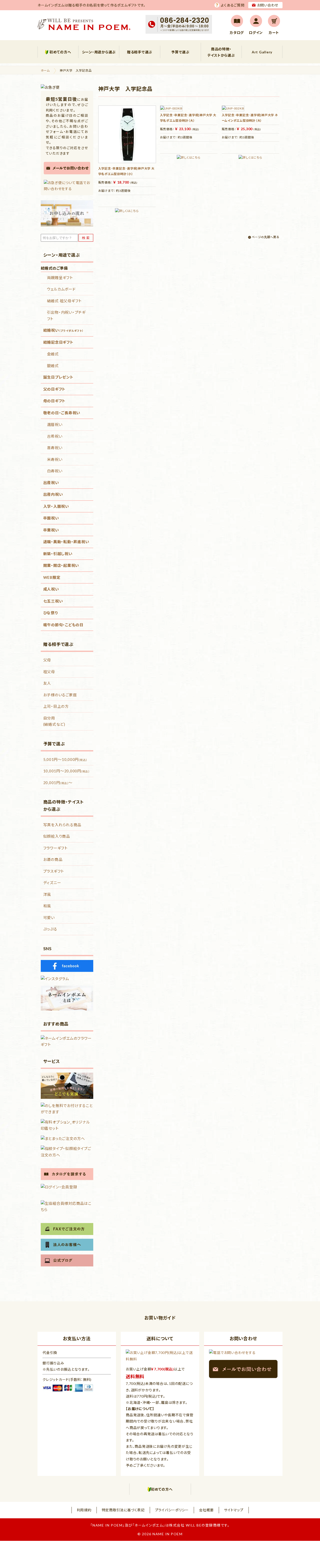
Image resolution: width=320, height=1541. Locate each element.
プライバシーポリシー (172, 1510)
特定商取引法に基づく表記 (123, 1510)
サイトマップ (234, 1510)
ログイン (256, 32)
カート (274, 32)
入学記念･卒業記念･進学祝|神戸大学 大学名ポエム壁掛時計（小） (126, 171)
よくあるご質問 (232, 5)
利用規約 (84, 1510)
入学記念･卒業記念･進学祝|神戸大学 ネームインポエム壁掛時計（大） (250, 117)
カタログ (237, 32)
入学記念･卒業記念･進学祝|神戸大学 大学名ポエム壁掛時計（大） (188, 117)
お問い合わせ (267, 5)
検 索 (86, 238)
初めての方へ (60, 52)
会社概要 (206, 1510)
